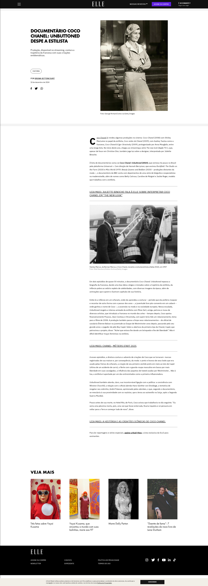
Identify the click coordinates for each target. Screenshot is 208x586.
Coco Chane (101, 137)
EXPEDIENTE (69, 563)
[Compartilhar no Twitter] (36, 88)
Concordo (152, 582)
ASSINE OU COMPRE (161, 4)
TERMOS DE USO (104, 563)
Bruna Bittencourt (45, 78)
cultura (36, 71)
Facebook (158, 559)
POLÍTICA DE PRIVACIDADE (108, 560)
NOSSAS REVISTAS (138, 4)
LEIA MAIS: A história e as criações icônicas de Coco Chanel (128, 421)
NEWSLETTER (36, 563)
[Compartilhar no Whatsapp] (42, 88)
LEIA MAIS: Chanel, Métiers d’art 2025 (113, 345)
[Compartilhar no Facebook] (31, 88)
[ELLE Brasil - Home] (98, 5)
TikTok (174, 559)
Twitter (153, 559)
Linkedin (169, 559)
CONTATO (68, 560)
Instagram (147, 559)
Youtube (164, 559)
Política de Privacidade (104, 583)
